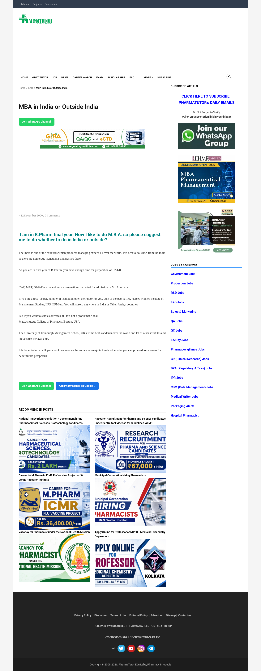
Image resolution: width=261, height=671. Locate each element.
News (64, 77)
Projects (37, 4)
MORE (147, 77)
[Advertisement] (149, 39)
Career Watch (82, 77)
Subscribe (164, 77)
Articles (25, 4)
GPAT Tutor (40, 77)
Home (24, 77)
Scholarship (117, 77)
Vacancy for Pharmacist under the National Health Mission (54, 532)
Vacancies (51, 4)
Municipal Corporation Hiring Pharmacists (120, 475)
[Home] (35, 19)
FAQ (132, 77)
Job (54, 77)
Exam (99, 77)
